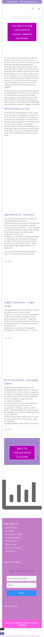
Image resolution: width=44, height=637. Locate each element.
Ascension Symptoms (14, 548)
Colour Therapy (11, 527)
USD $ (20, 634)
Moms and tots (11, 541)
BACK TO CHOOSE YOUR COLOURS (22, 452)
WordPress (22, 625)
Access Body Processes (14, 534)
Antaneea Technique (13, 537)
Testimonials (10, 551)
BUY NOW (7, 261)
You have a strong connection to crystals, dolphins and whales (22, 32)
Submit (21, 593)
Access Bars (10, 531)
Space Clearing (11, 544)
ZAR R (2, 630)
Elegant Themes (21, 623)
